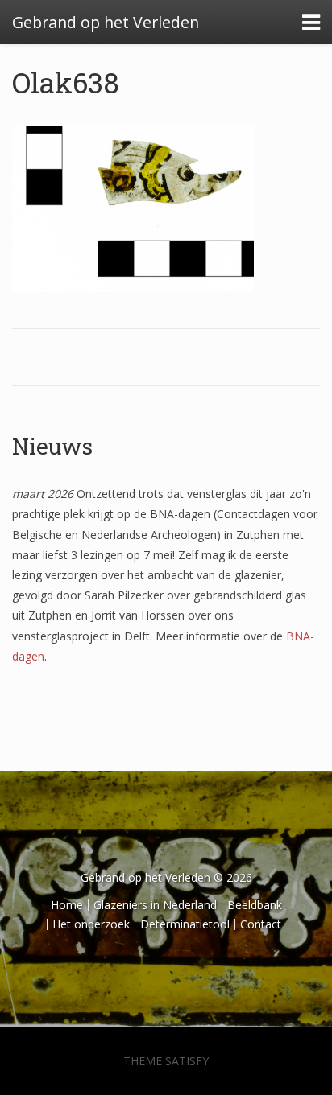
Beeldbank (254, 904)
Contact (260, 924)
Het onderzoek (91, 924)
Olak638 (65, 82)
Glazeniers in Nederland (155, 904)
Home (67, 904)
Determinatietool (185, 924)
